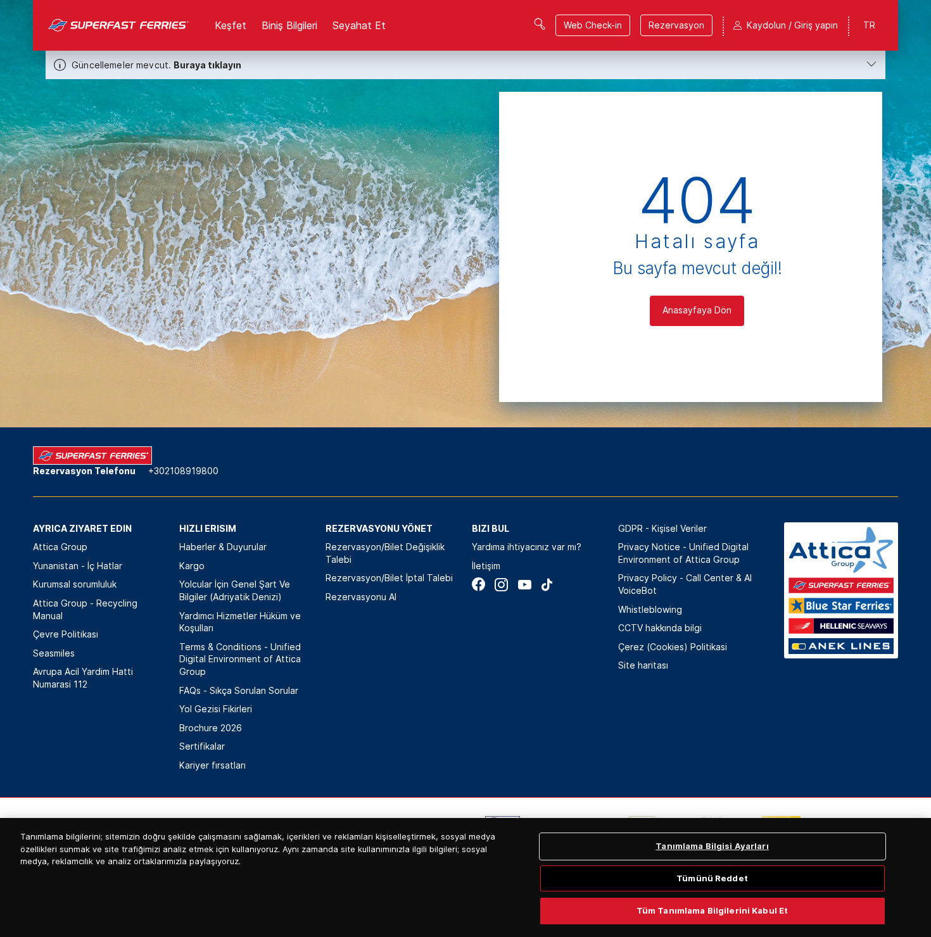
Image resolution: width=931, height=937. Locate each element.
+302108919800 (183, 470)
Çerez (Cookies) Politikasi (672, 646)
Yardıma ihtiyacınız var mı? (526, 546)
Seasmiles (54, 653)
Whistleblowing (650, 609)
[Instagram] (501, 584)
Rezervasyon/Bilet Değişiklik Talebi (385, 553)
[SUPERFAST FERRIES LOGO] (118, 25)
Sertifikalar (202, 746)
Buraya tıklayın (207, 65)
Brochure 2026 (210, 727)
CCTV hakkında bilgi (660, 627)
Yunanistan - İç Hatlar (77, 565)
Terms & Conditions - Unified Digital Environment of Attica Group (240, 659)
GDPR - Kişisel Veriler (662, 528)
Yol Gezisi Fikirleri (215, 708)
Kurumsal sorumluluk (75, 584)
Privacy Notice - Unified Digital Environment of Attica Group (683, 553)
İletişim (486, 565)
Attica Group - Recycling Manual (85, 609)
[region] (465, 877)
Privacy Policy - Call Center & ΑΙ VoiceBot (685, 584)
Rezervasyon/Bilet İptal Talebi (389, 577)
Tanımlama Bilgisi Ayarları (712, 846)
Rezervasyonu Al (361, 596)
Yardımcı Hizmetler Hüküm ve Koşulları (240, 622)
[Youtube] (524, 584)
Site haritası (643, 665)
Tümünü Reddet (712, 878)
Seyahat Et (359, 25)
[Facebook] (478, 584)
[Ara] (539, 24)
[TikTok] (547, 584)
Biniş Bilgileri (289, 25)
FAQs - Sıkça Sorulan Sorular (238, 690)
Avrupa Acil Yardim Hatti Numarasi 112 (83, 677)
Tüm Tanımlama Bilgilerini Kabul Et (712, 910)
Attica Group (60, 546)
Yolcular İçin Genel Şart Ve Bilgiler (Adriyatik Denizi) (234, 590)
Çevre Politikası (65, 634)
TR (869, 25)
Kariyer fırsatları (212, 765)
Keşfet (230, 25)
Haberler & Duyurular (223, 546)
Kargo (192, 565)
